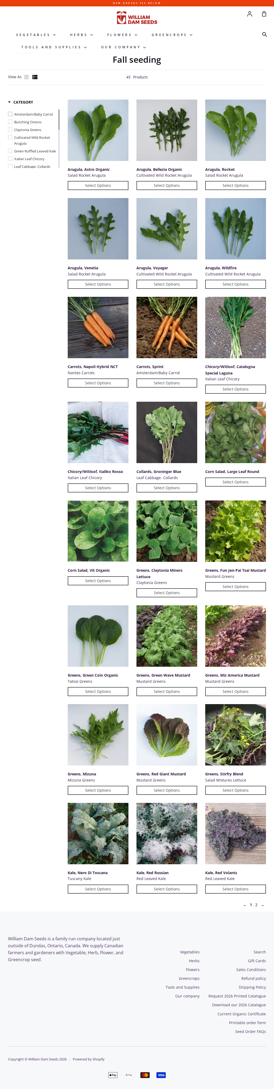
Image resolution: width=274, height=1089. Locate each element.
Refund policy (253, 978)
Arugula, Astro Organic (89, 169)
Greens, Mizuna (82, 773)
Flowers (121, 35)
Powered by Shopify (89, 1059)
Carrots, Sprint (149, 366)
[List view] (35, 77)
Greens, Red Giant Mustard (161, 773)
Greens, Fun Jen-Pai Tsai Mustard (235, 570)
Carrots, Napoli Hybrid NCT (93, 366)
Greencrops (171, 35)
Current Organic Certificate (242, 1013)
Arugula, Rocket (220, 169)
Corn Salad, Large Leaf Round (232, 471)
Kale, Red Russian (152, 872)
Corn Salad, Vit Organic (89, 570)
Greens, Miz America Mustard (232, 675)
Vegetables (34, 35)
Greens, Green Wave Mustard (163, 675)
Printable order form (247, 1022)
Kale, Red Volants (221, 872)
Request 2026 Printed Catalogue (237, 996)
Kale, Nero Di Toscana (88, 872)
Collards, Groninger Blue (158, 471)
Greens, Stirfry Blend (224, 773)
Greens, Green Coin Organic (93, 675)
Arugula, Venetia (83, 267)
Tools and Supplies (52, 47)
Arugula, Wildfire (221, 267)
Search (260, 951)
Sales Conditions (251, 969)
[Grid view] (27, 77)
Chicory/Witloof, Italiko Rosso (95, 471)
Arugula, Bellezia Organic (159, 169)
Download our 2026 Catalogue (239, 1004)
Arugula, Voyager (152, 267)
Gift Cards (257, 960)
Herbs (80, 35)
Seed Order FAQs (250, 1031)
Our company (122, 47)
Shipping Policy (252, 987)
